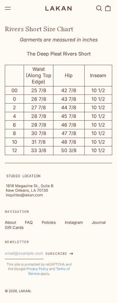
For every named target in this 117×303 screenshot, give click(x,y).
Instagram (74, 222)
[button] (98, 8)
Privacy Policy (37, 269)
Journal (99, 222)
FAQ (29, 222)
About (10, 222)
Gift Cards (14, 227)
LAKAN (25, 291)
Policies (49, 222)
